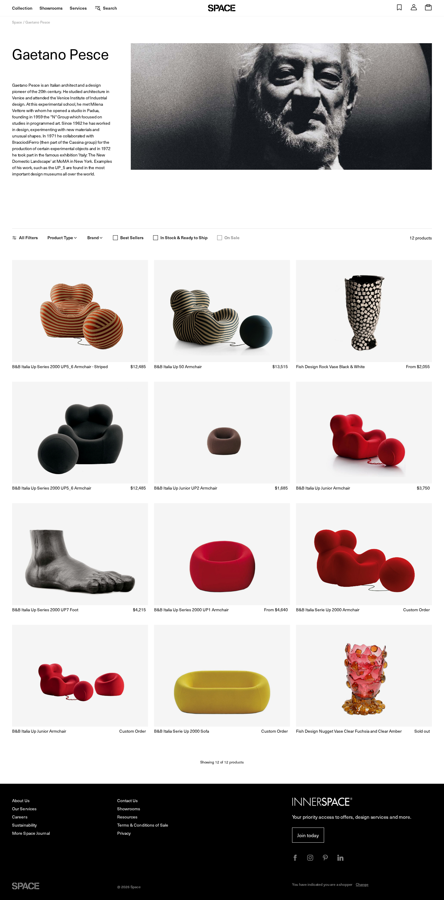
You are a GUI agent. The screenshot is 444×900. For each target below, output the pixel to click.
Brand (93, 238)
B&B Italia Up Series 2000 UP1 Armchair (191, 609)
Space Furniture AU (222, 8)
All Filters (28, 238)
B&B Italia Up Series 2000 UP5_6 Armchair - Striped (60, 366)
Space (17, 22)
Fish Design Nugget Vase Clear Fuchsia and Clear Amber (349, 731)
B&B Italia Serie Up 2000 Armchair (327, 609)
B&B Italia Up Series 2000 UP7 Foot (45, 609)
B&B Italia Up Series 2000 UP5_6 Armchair (51, 488)
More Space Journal (31, 833)
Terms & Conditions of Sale (143, 825)
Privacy (124, 833)
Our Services (24, 808)
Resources (127, 817)
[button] (399, 8)
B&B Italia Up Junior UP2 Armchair (185, 488)
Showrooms (51, 8)
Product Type (60, 238)
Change (362, 884)
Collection (22, 8)
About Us (21, 800)
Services (78, 8)
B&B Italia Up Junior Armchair (323, 488)
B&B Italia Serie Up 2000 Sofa (181, 731)
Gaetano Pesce (37, 22)
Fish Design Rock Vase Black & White (330, 366)
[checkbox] (115, 237)
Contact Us (127, 800)
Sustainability (24, 825)
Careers (19, 817)
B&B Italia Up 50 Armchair (178, 366)
